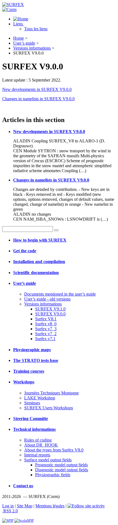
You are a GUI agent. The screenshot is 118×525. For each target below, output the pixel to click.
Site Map (24, 506)
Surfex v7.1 (45, 338)
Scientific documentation (36, 272)
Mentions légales (49, 506)
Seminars (32, 402)
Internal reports (37, 455)
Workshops (23, 382)
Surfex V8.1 (46, 318)
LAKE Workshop (39, 398)
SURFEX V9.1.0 (50, 309)
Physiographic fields (52, 474)
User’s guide (24, 43)
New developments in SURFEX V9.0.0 (37, 89)
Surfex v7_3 (46, 328)
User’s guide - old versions (47, 299)
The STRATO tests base (35, 360)
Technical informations (34, 429)
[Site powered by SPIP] (7, 520)
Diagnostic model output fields (61, 469)
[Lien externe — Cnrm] (9, 9)
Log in (8, 506)
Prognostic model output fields (61, 464)
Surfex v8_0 (46, 323)
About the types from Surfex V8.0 (53, 450)
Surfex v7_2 (46, 333)
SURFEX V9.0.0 (50, 314)
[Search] (56, 230)
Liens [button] (18, 23)
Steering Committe (30, 418)
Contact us (23, 485)
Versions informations (32, 48)
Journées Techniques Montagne (51, 393)
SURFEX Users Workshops (48, 407)
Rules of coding (38, 440)
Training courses (28, 371)
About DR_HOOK (41, 445)
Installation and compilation (39, 261)
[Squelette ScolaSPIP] (24, 520)
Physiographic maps (32, 349)
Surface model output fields (48, 460)
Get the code (24, 250)
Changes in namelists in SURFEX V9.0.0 (38, 98)
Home (18, 38)
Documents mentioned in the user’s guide (60, 294)
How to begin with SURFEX (39, 240)
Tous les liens (35, 28)
